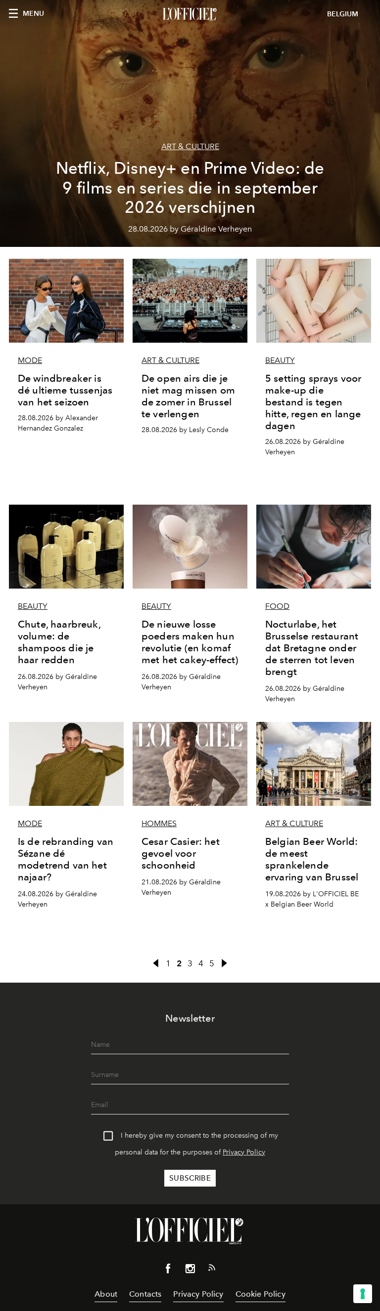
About (106, 1294)
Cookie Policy (260, 1294)
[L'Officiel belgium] (190, 14)
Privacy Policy (244, 1152)
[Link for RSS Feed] (212, 1269)
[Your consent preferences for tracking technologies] (362, 1293)
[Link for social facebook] (168, 1270)
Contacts (145, 1294)
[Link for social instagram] (190, 1270)
